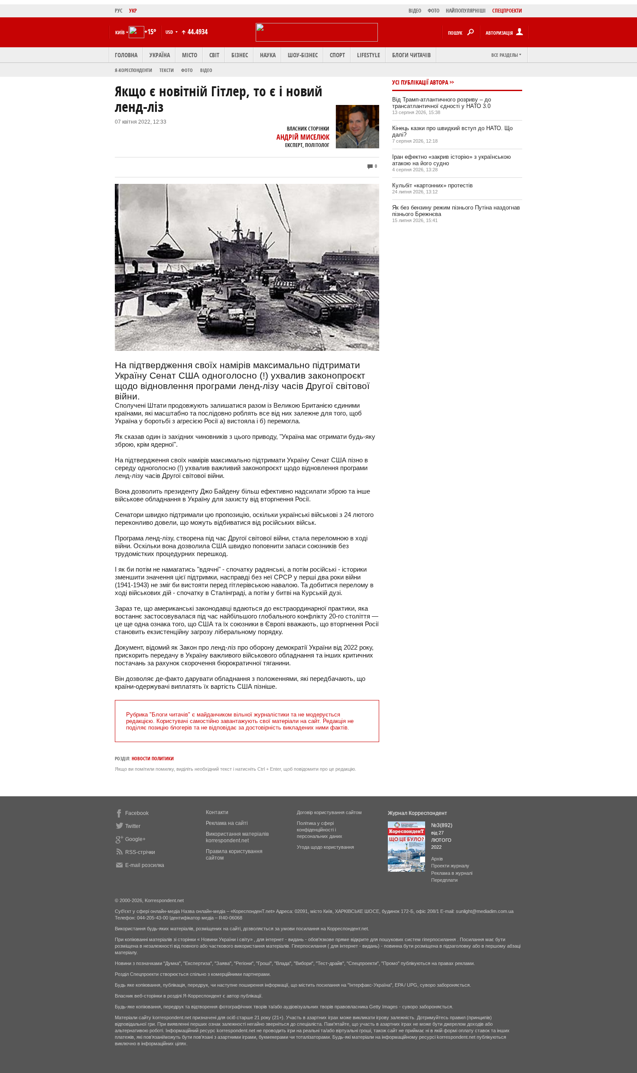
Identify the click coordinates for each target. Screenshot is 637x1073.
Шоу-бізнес (303, 55)
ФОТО (433, 10)
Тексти (166, 70)
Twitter (132, 826)
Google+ (135, 839)
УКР (133, 10)
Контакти (217, 812)
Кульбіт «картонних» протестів (432, 185)
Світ (214, 55)
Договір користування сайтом (329, 812)
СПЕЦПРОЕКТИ (507, 10)
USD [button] (170, 32)
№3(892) (441, 825)
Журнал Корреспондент (417, 813)
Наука (268, 55)
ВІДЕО (415, 10)
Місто (189, 55)
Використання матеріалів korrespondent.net (237, 837)
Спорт (337, 55)
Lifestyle (368, 55)
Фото (187, 70)
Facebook (137, 813)
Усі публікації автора (420, 82)
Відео (206, 70)
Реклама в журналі (451, 873)
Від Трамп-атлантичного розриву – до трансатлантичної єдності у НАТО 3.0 (441, 102)
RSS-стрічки (140, 852)
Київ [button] (120, 32)
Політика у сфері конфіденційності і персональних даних (319, 830)
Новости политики (153, 758)
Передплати (444, 880)
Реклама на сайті (227, 823)
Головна (126, 55)
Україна (160, 55)
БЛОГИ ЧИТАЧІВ (411, 55)
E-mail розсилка (144, 865)
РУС (119, 10)
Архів (437, 858)
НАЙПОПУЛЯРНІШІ (466, 10)
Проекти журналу (450, 865)
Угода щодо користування (325, 847)
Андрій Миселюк (302, 137)
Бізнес (239, 55)
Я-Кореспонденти (133, 70)
